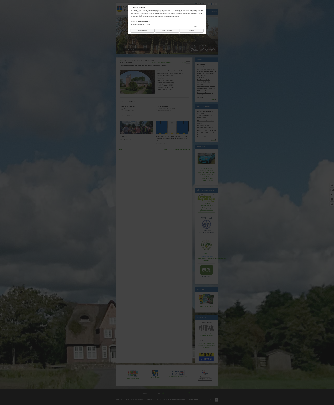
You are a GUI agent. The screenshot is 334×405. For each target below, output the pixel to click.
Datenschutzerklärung (144, 21)
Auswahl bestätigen (167, 30)
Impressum (134, 21)
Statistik (148, 24)
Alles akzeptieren (142, 30)
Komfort (142, 24)
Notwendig (135, 24)
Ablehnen (191, 30)
